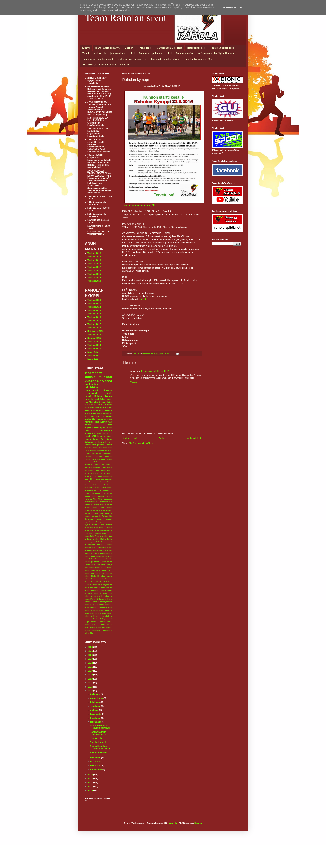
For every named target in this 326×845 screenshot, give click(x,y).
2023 (90, 659)
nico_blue (173, 823)
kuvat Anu (89, 528)
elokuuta (94, 710)
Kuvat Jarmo (100, 470)
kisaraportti (94, 373)
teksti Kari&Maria (92, 570)
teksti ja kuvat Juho (94, 596)
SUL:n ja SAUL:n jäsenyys (132, 59)
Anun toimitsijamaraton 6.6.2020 (98, 450)
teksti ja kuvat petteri (94, 604)
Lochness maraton (104, 479)
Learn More (229, 7)
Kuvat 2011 (92, 359)
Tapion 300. (90, 496)
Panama (96, 487)
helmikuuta (96, 765)
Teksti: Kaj (107, 516)
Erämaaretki (107, 453)
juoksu (108, 390)
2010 (90, 790)
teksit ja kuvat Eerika (95, 562)
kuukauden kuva (93, 433)
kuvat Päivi (107, 533)
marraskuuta (96, 698)
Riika (87, 493)
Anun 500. (107, 447)
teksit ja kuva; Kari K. (101, 559)
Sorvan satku (106, 408)
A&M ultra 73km (92, 408)
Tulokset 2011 (94, 355)
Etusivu (86, 47)
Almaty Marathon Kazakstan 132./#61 (101, 747)
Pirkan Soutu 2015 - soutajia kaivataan (100, 726)
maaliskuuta (96, 761)
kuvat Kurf (89, 530)
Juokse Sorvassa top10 (180, 53)
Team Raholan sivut (126, 17)
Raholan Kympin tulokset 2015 (98, 733)
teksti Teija (102, 585)
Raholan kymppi (98, 742)
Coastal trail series (93, 453)
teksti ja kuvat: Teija (94, 616)
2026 (90, 647)
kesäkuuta (95, 718)
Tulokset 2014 (94, 277)
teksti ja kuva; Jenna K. (97, 590)
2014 (90, 774)
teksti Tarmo (92, 585)
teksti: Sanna (96, 627)
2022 (90, 663)
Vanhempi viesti (194, 438)
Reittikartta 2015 (95, 331)
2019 (90, 675)
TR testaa (107, 493)
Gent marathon (98, 459)
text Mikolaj (107, 627)
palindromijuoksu (105, 553)
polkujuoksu (101, 556)
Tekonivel (101, 496)
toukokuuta (96, 722)
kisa (102, 525)
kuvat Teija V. (90, 536)
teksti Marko (106, 576)
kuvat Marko (95, 533)
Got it (243, 7)
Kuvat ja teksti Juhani (95, 399)
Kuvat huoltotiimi (105, 476)
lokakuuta (95, 702)
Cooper (102, 402)
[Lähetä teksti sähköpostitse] (177, 354)
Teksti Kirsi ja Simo (94, 410)
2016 (90, 687)
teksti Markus (91, 579)
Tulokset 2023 (94, 253)
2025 (90, 651)
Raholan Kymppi (103, 396)
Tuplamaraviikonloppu (95, 428)
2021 (90, 667)
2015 (90, 691)
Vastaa (133, 382)
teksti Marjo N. (92, 576)
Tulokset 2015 (94, 274)
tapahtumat (91, 390)
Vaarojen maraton (104, 522)
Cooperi (129, 47)
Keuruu (109, 465)
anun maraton (105, 405)
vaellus (88, 419)
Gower (109, 459)
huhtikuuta (95, 757)
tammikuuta (96, 769)
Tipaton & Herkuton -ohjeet (165, 59)
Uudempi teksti (130, 438)
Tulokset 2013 (94, 281)
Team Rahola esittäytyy (107, 47)
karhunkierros (106, 430)
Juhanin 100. (99, 465)
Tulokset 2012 (94, 348)
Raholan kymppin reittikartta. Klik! (139, 205)
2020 (90, 671)
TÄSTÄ (142, 299)
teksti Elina (95, 565)
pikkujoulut (107, 416)
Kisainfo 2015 (94, 338)
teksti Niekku (96, 582)
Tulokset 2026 (94, 300)
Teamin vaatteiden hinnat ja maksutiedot (104, 53)
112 (86, 447)
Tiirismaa (89, 519)
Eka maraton (98, 419)
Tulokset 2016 (94, 270)
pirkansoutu (90, 556)
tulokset (105, 377)
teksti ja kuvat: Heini (103, 607)
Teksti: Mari (98, 425)
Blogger (198, 823)
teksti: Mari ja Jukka (95, 625)
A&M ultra (93, 402)
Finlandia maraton (103, 456)
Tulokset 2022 (94, 257)
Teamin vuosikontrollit (222, 47)
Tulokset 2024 (94, 307)
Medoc (109, 482)
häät (87, 430)
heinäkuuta (96, 714)
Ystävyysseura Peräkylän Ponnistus (217, 53)
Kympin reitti (96, 738)
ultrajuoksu (107, 630)
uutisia (90, 377)
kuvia (109, 393)
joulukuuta (95, 694)
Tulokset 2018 (94, 263)
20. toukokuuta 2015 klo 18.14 (155, 371)
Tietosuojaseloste (196, 47)
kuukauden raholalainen (92, 386)
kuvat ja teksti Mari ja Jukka (99, 539)
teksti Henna (106, 567)
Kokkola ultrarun (92, 468)
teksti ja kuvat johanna (102, 602)
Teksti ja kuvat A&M (103, 422)
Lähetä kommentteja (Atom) (140, 443)
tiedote (87, 630)
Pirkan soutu (106, 487)
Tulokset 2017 (94, 267)
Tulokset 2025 (94, 303)
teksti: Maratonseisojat (101, 622)
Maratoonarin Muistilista (169, 47)
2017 (90, 683)
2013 (90, 778)
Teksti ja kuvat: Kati (94, 513)
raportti (88, 396)
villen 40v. (89, 633)
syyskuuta (95, 706)
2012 (90, 782)
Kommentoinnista (98, 753)
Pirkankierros (90, 490)
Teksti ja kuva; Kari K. (102, 510)
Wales (109, 428)
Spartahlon (95, 493)
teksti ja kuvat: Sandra (102, 445)
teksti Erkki (94, 567)
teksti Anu (98, 439)
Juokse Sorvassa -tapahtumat (147, 53)
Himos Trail (90, 462)
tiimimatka (96, 630)
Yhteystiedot (144, 47)
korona (109, 525)
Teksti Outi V (100, 505)
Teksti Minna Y (91, 502)
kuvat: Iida (101, 550)
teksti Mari (89, 573)
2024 (90, 655)
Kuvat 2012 (92, 352)
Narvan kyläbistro (93, 485)
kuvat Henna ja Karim (103, 528)
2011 (90, 786)
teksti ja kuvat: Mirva (103, 613)
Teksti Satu (98, 507)
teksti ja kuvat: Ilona (94, 610)
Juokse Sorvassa (98, 381)
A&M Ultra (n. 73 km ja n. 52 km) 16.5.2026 (105, 64)
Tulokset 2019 (94, 260)
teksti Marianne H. (104, 573)
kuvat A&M (102, 413)
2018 (90, 679)
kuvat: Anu (91, 550)
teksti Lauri (107, 570)
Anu (90, 447)
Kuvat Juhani (101, 473)
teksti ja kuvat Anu (103, 593)
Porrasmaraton (106, 490)
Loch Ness (90, 479)
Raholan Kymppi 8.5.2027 (198, 59)
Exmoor (88, 456)
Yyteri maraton (92, 525)
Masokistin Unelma (94, 482)
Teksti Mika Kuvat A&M (102, 499)
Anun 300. (97, 447)
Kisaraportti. (92, 393)
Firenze (88, 459)
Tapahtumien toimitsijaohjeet (97, 59)
